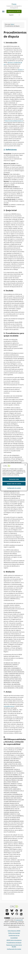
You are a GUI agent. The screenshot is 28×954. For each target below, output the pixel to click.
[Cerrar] (25, 464)
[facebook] (17, 911)
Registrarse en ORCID (14, 11)
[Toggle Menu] (3, 11)
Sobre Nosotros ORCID (14, 931)
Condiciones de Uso (14, 935)
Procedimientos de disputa (14, 942)
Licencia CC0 (19, 920)
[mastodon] (21, 911)
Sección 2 (20, 69)
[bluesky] (11, 911)
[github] (17, 914)
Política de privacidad (14, 933)
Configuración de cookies (14, 949)
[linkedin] (7, 911)
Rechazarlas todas (14, 479)
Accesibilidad (14, 938)
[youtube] (7, 914)
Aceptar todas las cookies (14, 483)
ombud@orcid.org (9, 706)
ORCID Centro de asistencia (14, 940)
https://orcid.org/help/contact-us (14, 121)
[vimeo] (12, 914)
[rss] (21, 915)
